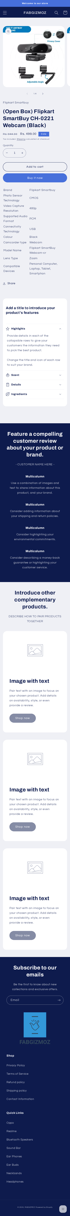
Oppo (10, 1122)
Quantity (8, 145)
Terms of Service (17, 1073)
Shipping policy (17, 1090)
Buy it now (35, 177)
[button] (5, 12)
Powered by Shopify (44, 1207)
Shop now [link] (22, 718)
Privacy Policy (16, 1065)
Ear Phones (14, 1156)
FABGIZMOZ (30, 1207)
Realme (11, 1131)
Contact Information (20, 1099)
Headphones (15, 1181)
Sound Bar (14, 1148)
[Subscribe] (59, 1000)
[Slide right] (42, 93)
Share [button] (11, 283)
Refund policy (16, 1082)
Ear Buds (13, 1164)
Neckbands (14, 1173)
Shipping (21, 139)
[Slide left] (27, 93)
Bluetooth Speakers (20, 1139)
